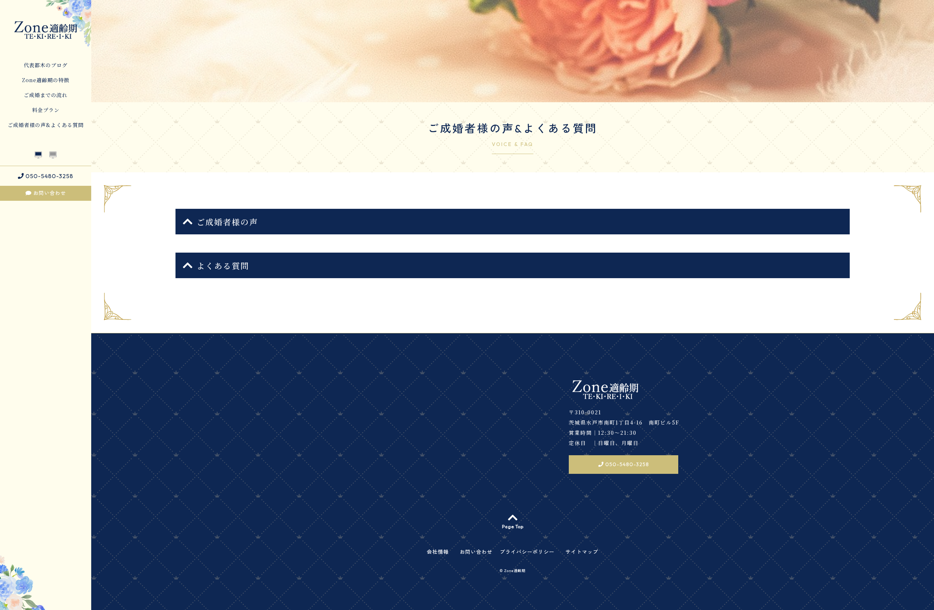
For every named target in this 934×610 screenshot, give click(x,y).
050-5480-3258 (48, 176)
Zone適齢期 (515, 570)
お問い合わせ (49, 193)
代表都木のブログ (45, 65)
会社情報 (438, 552)
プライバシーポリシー (527, 552)
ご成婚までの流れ (45, 95)
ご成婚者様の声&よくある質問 (46, 124)
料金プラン (45, 110)
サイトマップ (582, 552)
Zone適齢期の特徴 (45, 80)
